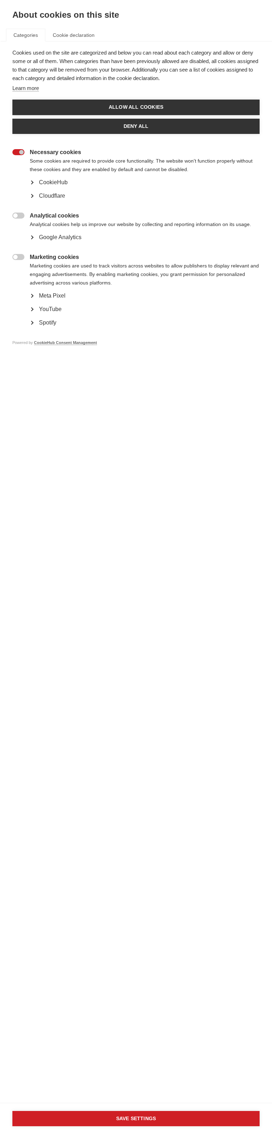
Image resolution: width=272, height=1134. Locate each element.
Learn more (25, 88)
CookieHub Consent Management (65, 342)
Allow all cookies (136, 107)
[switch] (14, 153)
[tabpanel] (136, 208)
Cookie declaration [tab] (74, 35)
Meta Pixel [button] (52, 296)
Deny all (136, 126)
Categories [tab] (25, 35)
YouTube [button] (50, 309)
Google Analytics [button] (60, 237)
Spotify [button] (47, 323)
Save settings (136, 1118)
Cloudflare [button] (52, 196)
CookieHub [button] (53, 182)
